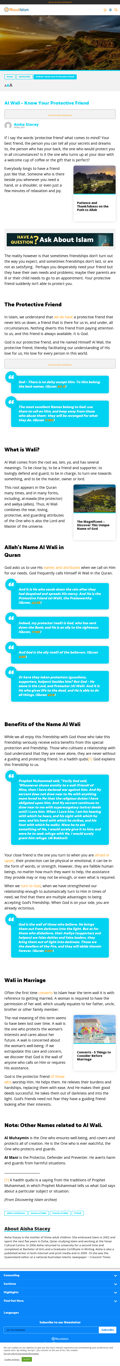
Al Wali (77, 1213)
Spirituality (24, 76)
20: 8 (61, 386)
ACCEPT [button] (26, 1359)
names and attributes (62, 567)
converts (45, 992)
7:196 (35, 632)
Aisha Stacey (26, 124)
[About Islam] (16, 10)
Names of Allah (38, 1213)
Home (10, 76)
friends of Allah (60, 1213)
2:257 (48, 951)
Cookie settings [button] (11, 1359)
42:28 (35, 603)
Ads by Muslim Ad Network (60, 2)
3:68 (21, 657)
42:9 (50, 695)
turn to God (31, 885)
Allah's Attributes (16, 1213)
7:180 (49, 420)
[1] (90, 758)
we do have (63, 316)
